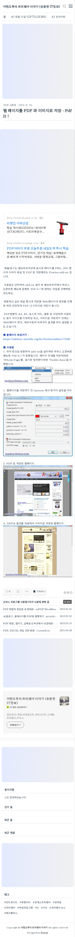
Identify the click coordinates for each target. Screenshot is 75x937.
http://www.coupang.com (23, 242)
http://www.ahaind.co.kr (22, 217)
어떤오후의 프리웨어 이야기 (34, 927)
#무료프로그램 (25, 907)
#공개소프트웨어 (42, 902)
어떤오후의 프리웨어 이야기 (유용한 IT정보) (31, 6)
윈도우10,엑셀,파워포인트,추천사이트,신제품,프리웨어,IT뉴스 (31, 716)
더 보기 (67, 601)
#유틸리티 (25, 902)
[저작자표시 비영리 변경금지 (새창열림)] (68, 592)
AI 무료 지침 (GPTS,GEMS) (28, 16)
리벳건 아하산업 (18, 223)
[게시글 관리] (27, 591)
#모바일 (57, 902)
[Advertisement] (37, 61)
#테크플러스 (10, 913)
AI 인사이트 (58, 16)
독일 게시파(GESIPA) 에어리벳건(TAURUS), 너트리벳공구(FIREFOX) (26, 229)
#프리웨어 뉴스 (57, 907)
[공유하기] (18, 591)
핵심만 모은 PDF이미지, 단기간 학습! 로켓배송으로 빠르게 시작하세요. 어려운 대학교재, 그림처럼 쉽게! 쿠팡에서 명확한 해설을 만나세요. (37, 255)
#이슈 (44, 907)
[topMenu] (71, 6)
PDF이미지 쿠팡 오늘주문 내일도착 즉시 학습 (38, 248)
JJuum (44, 932)
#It (37, 907)
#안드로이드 (10, 902)
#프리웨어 (9, 907)
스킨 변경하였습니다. (15, 797)
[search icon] (64, 6)
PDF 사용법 (9, 105)
